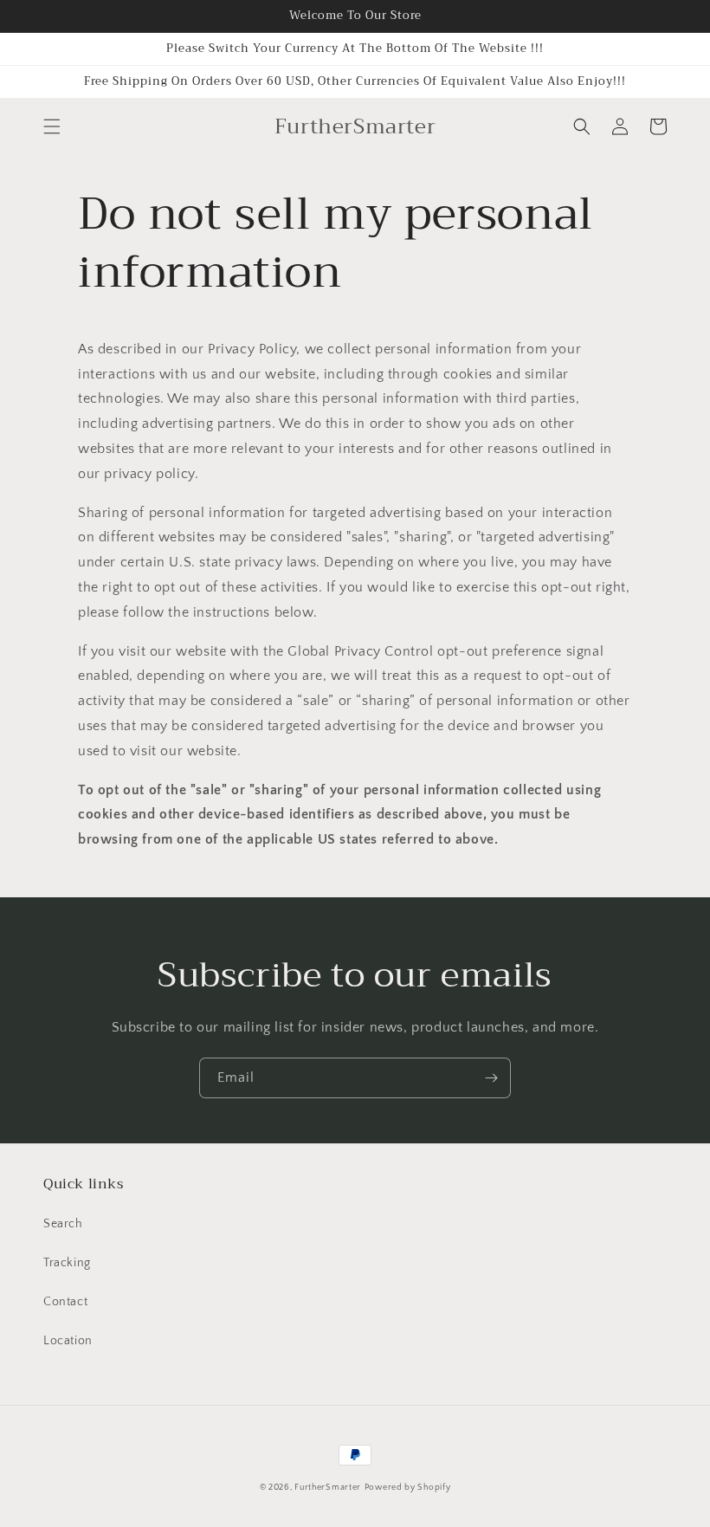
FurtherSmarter (327, 1487)
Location (68, 1341)
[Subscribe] (491, 1078)
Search (63, 1224)
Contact (65, 1302)
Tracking (67, 1263)
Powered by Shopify (408, 1487)
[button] (52, 126)
